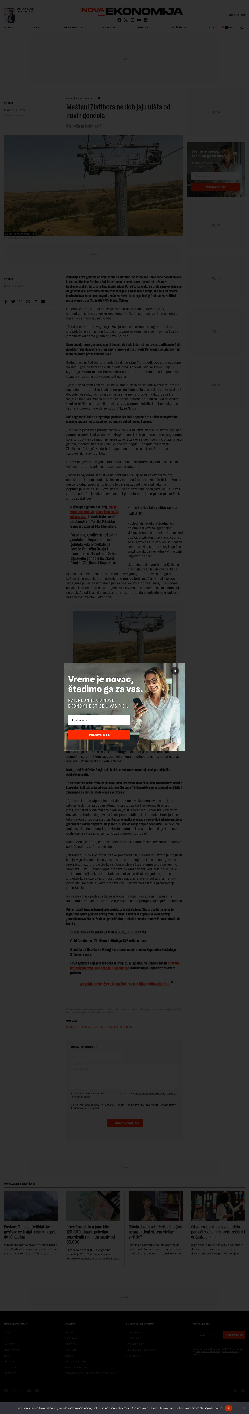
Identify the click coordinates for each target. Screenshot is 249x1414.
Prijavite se (99, 734)
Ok (228, 1408)
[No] (244, 1408)
